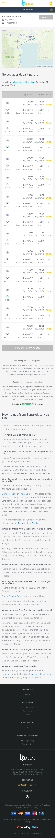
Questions (27, 711)
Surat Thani (45, 674)
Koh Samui (36, 678)
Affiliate (28, 728)
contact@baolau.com (27, 785)
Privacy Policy (27, 741)
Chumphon (33, 674)
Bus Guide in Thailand (28, 605)
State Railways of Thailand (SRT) (18, 494)
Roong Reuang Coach (12, 596)
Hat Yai (9, 678)
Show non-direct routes (27, 348)
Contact (27, 715)
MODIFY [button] (45, 17)
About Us (27, 695)
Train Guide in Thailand (29, 524)
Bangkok (6, 674)
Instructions (27, 708)
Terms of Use (27, 744)
